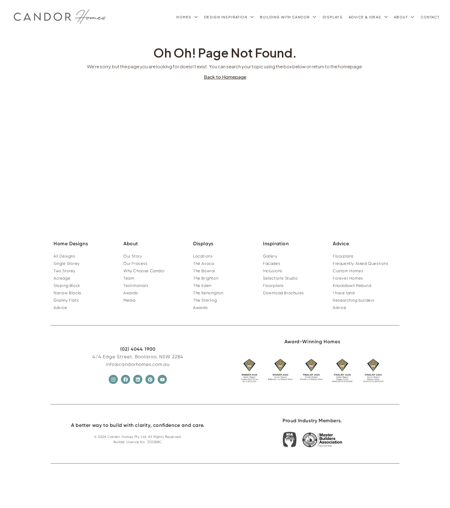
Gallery (270, 256)
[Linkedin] (137, 379)
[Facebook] (125, 379)
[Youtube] (162, 379)
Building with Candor (285, 17)
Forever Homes (348, 278)
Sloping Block (67, 285)
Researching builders (353, 300)
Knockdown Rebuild (352, 285)
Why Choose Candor (144, 271)
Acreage (62, 278)
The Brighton (205, 278)
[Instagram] (113, 379)
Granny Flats (66, 300)
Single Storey (67, 263)
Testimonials (135, 285)
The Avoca (203, 263)
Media (129, 300)
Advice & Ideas (365, 17)
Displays (333, 17)
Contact (430, 17)
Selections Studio (280, 278)
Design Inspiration (225, 17)
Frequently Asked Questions (360, 263)
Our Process (135, 263)
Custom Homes (348, 271)
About (401, 17)
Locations (202, 256)
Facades (271, 263)
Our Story (132, 256)
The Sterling (205, 300)
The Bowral (204, 271)
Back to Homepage (225, 77)
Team (128, 278)
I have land (344, 293)
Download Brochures (283, 293)
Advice (60, 307)
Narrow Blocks (67, 293)
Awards (130, 293)
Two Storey (65, 271)
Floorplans (273, 285)
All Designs (64, 256)
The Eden (202, 285)
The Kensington (208, 293)
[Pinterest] (150, 379)
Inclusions (272, 271)
